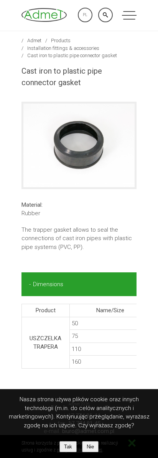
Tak (68, 447)
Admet (34, 40)
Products (61, 40)
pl (85, 15)
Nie (90, 447)
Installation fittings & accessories (63, 48)
